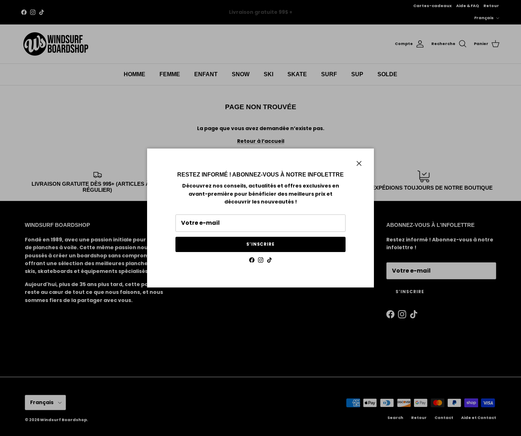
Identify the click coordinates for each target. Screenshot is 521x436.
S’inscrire (260, 244)
